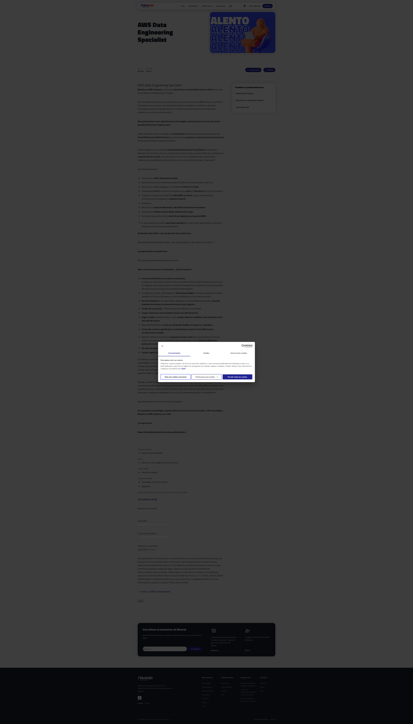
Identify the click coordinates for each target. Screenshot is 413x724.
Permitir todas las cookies (237, 377)
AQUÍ (183, 369)
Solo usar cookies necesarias (176, 377)
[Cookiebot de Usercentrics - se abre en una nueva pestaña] (243, 346)
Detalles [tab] (206, 353)
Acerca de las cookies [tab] (238, 353)
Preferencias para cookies (205, 377)
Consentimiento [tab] (174, 353)
